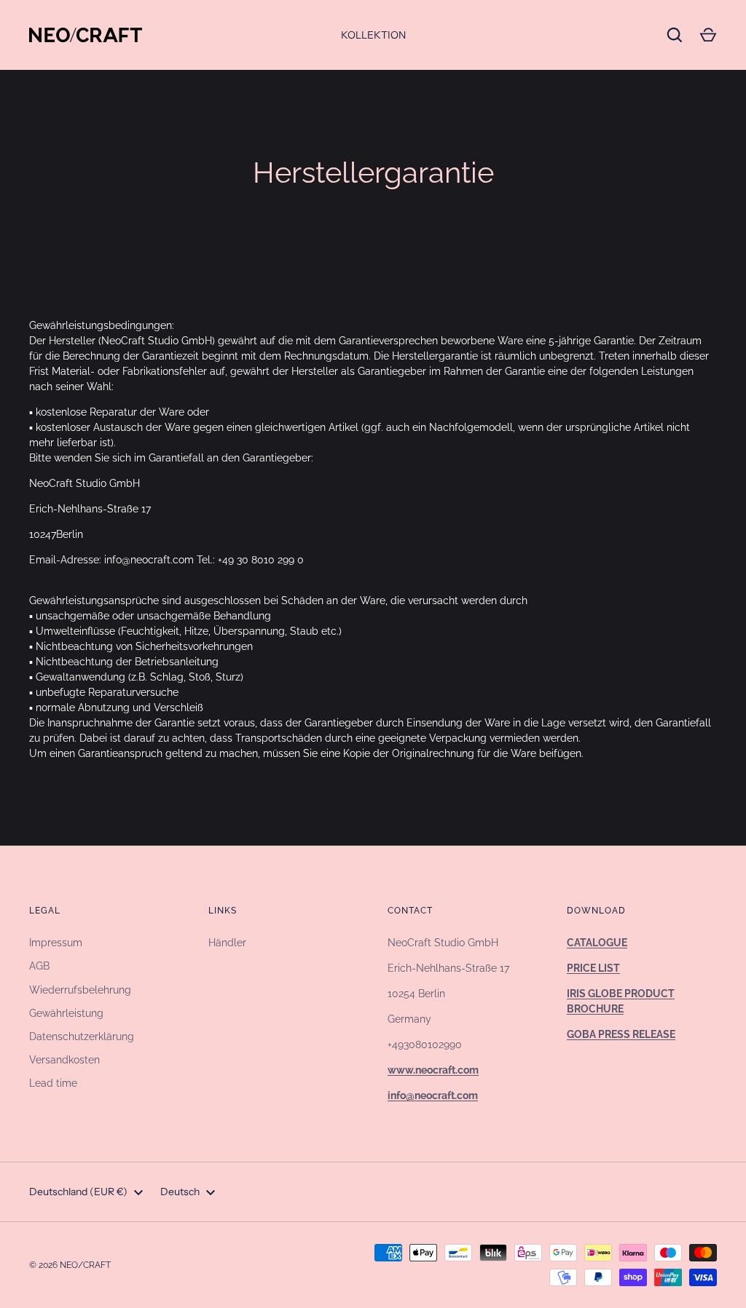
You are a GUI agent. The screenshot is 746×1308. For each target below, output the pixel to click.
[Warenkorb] (708, 35)
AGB (39, 966)
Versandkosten (64, 1060)
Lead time (53, 1083)
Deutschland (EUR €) (78, 1191)
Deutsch (180, 1191)
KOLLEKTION (373, 34)
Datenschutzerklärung (81, 1036)
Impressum (55, 942)
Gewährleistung (66, 1013)
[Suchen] (675, 35)
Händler (227, 942)
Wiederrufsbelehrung (80, 990)
